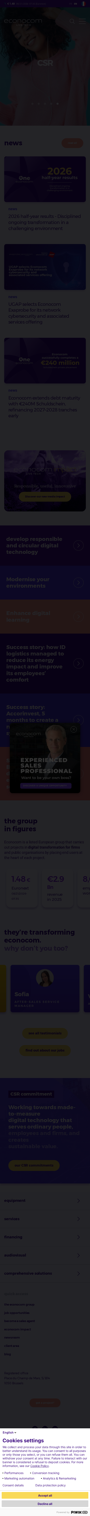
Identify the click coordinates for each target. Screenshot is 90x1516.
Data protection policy (50, 1485)
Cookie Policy (39, 1466)
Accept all (45, 1495)
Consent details (13, 1485)
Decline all (45, 1504)
